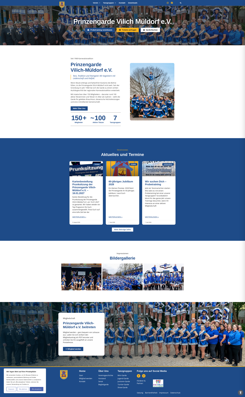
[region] (25, 380)
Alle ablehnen (23, 389)
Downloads (132, 3)
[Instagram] (168, 3)
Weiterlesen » (79, 217)
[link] (181, 3)
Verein (95, 3)
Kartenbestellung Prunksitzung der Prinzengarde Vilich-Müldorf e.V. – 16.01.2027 (84, 187)
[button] (122, 230)
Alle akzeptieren (36, 389)
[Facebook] (172, 3)
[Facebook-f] (138, 376)
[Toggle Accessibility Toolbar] (241, 393)
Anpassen (11, 389)
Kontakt (122, 3)
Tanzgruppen (108, 3)
